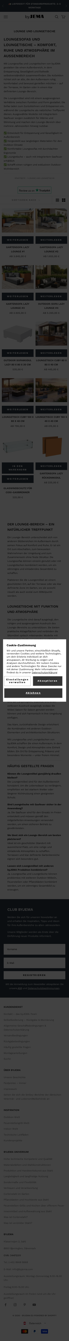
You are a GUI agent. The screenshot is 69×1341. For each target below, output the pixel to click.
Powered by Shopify (45, 1315)
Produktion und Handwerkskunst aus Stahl (28, 1170)
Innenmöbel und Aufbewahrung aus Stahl (28, 1211)
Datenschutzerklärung (44, 672)
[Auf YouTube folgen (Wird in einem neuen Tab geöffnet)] (34, 1305)
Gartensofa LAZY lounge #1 (17, 249)
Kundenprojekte (13, 1140)
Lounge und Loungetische (41, 178)
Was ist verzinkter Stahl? (18, 1223)
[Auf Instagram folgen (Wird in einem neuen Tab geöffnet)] (15, 1305)
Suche (7, 1058)
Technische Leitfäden (16, 1134)
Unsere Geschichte (15, 1077)
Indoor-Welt (11, 1128)
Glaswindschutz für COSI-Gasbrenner (17, 490)
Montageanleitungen (15, 1053)
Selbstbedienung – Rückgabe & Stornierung (29, 1020)
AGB (19, 988)
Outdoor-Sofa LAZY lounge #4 (51, 305)
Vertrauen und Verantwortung (21, 1188)
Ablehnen (33, 693)
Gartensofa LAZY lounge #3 (17, 305)
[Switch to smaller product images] (63, 200)
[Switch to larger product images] (57, 200)
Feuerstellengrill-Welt (16, 1123)
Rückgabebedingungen (17, 1041)
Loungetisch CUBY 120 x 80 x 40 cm (17, 419)
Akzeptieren (48, 681)
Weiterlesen (18, 240)
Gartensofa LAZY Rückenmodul (51, 475)
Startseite (20, 178)
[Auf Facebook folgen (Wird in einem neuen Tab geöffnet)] (5, 1305)
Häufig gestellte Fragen (17, 1047)
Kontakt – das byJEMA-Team (20, 1014)
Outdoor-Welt (12, 1117)
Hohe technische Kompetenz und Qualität (28, 1159)
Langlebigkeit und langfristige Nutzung (26, 1176)
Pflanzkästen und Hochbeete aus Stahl (26, 1199)
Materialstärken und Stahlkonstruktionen (27, 1164)
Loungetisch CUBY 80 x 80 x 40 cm (51, 362)
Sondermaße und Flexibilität (20, 1182)
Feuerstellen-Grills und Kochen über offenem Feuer (34, 1205)
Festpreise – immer (15, 1083)
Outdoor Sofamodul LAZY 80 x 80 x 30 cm (18, 362)
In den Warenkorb (18, 468)
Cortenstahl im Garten (16, 1194)
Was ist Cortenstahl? (16, 1217)
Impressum (10, 1089)
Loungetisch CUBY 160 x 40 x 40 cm (51, 419)
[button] (34, 1323)
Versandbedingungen (16, 1035)
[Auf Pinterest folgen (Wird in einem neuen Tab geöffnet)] (24, 1305)
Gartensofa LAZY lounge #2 (51, 249)
